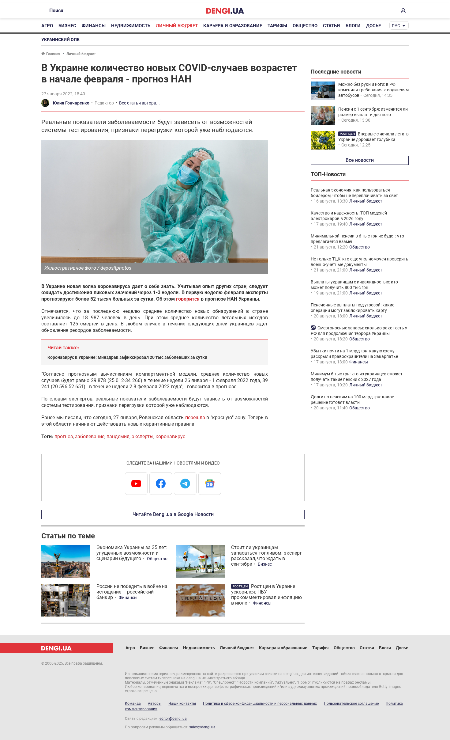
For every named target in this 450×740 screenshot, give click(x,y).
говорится (188, 299)
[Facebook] (160, 483)
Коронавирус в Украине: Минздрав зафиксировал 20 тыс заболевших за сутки (127, 357)
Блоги (353, 25)
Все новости (360, 160)
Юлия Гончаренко (71, 103)
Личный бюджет (177, 25)
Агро (47, 25)
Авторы (154, 703)
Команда (133, 703)
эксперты (142, 436)
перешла (195, 417)
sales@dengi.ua (202, 727)
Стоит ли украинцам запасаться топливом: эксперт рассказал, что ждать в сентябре (266, 556)
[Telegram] (185, 483)
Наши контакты (182, 703)
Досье (373, 25)
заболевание (89, 436)
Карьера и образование (232, 25)
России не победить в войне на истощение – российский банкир (131, 591)
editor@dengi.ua (173, 718)
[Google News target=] (209, 483)
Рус (396, 25)
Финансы (94, 25)
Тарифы (277, 25)
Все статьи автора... (139, 103)
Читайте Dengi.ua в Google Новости (173, 514)
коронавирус (170, 436)
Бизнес (67, 25)
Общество (305, 25)
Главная (53, 54)
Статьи (331, 25)
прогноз (63, 436)
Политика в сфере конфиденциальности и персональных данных (260, 703)
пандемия (118, 436)
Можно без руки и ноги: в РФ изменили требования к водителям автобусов (373, 90)
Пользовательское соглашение (351, 703)
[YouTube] (136, 483)
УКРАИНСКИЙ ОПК (60, 39)
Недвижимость (130, 25)
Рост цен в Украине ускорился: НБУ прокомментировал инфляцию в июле (266, 594)
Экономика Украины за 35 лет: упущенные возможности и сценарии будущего (131, 553)
